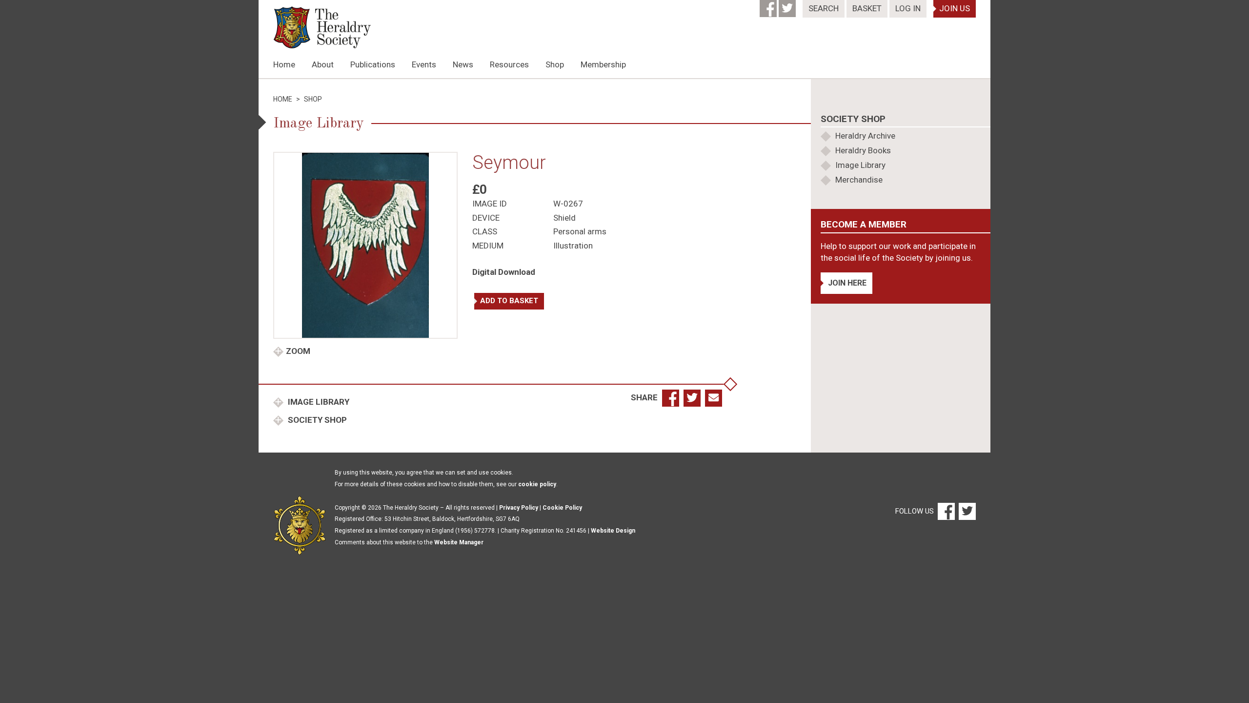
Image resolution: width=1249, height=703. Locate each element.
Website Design (613, 530)
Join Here (847, 283)
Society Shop (316, 420)
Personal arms (579, 231)
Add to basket (509, 300)
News (463, 64)
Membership (603, 64)
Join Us (954, 8)
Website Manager (458, 542)
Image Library (317, 402)
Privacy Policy (518, 507)
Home (284, 64)
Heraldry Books (863, 150)
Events (424, 64)
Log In (908, 8)
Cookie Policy (562, 507)
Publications (372, 64)
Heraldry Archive (865, 136)
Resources (509, 64)
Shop (554, 64)
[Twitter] (788, 5)
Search (823, 8)
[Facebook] (769, 5)
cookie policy (537, 484)
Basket (867, 8)
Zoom (298, 351)
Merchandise (859, 180)
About (323, 64)
